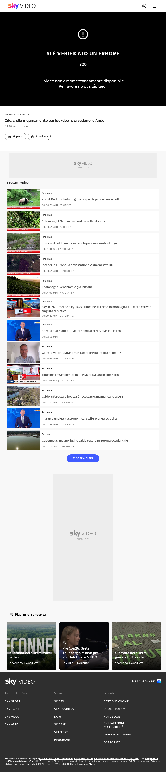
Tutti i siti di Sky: (16, 693)
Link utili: (110, 693)
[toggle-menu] (154, 6)
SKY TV (59, 701)
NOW (57, 716)
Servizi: (59, 693)
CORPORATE (112, 742)
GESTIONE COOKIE (116, 701)
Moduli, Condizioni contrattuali (56, 758)
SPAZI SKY (61, 732)
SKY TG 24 (12, 708)
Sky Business (64, 708)
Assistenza (21, 761)
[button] (15, 136)
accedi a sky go (143, 681)
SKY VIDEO (12, 716)
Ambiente (22, 114)
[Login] (144, 6)
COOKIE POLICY (114, 708)
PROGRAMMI (62, 739)
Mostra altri (83, 458)
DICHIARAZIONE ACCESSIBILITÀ (114, 725)
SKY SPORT (12, 701)
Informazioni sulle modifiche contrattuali (116, 758)
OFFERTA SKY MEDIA (118, 734)
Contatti (34, 761)
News (9, 114)
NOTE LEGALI (112, 716)
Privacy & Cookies (83, 758)
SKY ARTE (11, 724)
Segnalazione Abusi (84, 764)
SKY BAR (60, 724)
